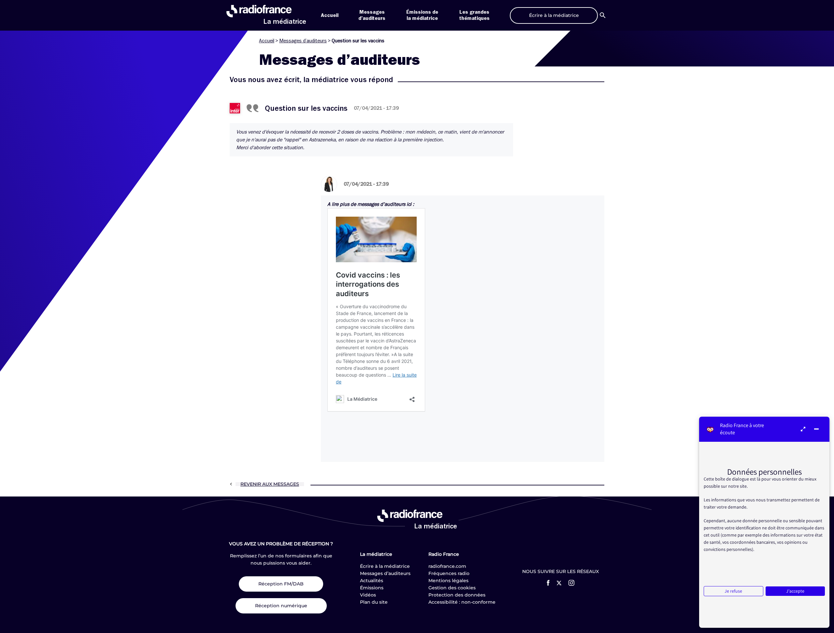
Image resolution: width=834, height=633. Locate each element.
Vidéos (368, 595)
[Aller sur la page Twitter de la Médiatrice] (559, 583)
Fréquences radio (448, 573)
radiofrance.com (447, 566)
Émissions (371, 588)
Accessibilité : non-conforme (462, 602)
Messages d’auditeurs (303, 40)
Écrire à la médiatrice (385, 566)
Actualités (371, 580)
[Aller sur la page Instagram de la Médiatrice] (571, 583)
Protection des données (456, 595)
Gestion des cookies (452, 588)
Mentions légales (448, 580)
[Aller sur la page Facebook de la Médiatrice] (548, 583)
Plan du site (374, 602)
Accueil (329, 15)
